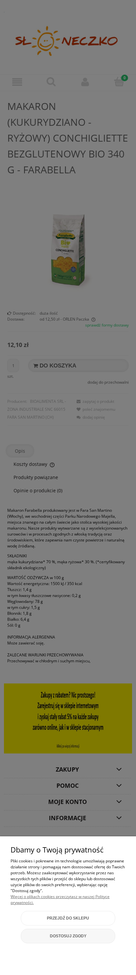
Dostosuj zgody (68, 936)
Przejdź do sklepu (68, 918)
